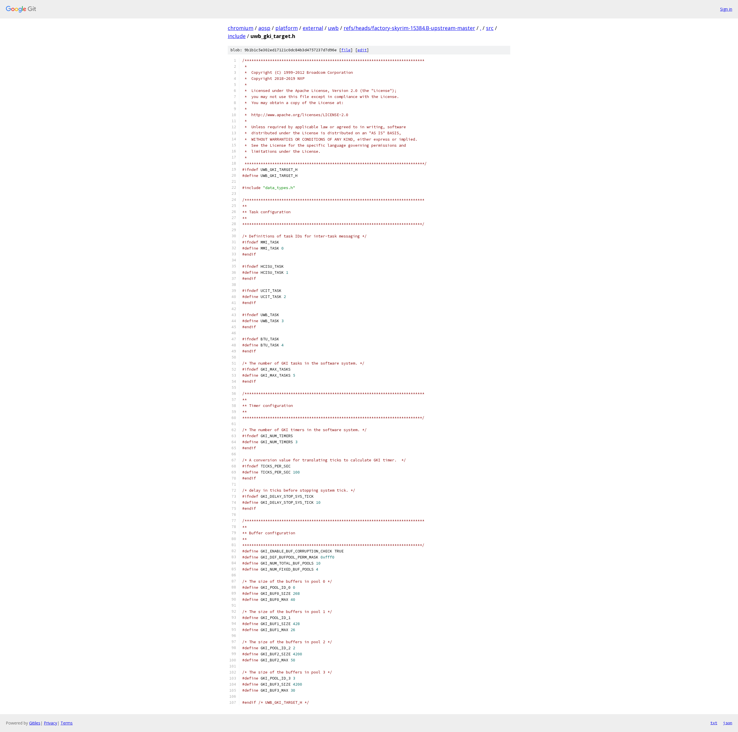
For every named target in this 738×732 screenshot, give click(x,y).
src (490, 27)
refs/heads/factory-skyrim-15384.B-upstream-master (409, 27)
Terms (67, 723)
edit (362, 50)
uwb (333, 27)
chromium (240, 27)
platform (286, 27)
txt (713, 722)
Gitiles (34, 723)
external (313, 27)
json (727, 722)
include (237, 36)
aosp (264, 27)
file (346, 50)
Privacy (50, 723)
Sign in (726, 9)
